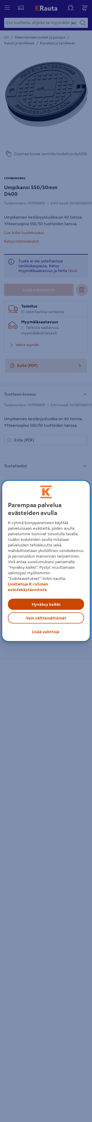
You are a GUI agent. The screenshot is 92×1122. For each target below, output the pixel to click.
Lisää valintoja (45, 632)
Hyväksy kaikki (46, 604)
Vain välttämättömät (46, 618)
